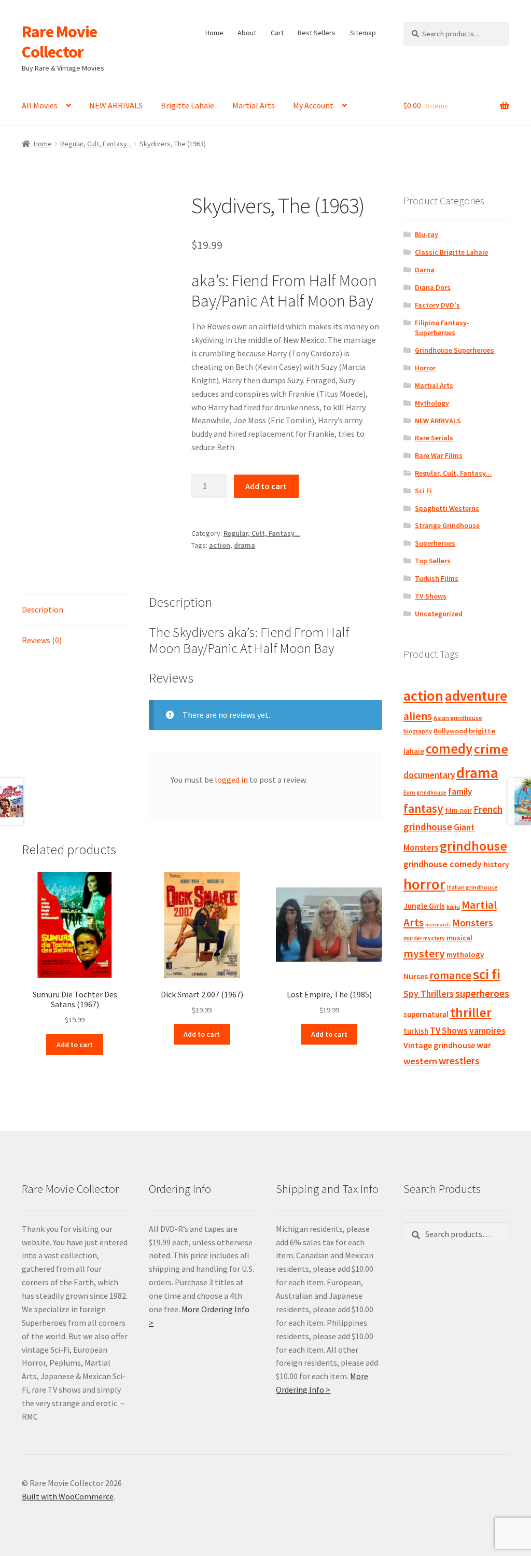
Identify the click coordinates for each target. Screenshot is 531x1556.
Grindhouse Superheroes (454, 350)
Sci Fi (423, 490)
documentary (429, 775)
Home (214, 32)
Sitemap (363, 32)
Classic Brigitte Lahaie (451, 252)
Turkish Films (436, 578)
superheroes (482, 993)
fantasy (423, 808)
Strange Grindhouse (447, 525)
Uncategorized (439, 613)
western (420, 1061)
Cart (277, 32)
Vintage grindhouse (439, 1045)
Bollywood (450, 731)
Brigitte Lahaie (187, 105)
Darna (425, 269)
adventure (476, 695)
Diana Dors (433, 287)
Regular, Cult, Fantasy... (96, 143)
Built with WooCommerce (68, 1496)
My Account (313, 105)
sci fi (486, 974)
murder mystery (424, 938)
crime (491, 749)
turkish (415, 1031)
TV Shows (430, 596)
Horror (425, 367)
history (496, 864)
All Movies (40, 105)
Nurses (415, 976)
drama (244, 545)
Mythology (432, 403)
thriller (471, 1012)
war (484, 1045)
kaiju (453, 906)
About (246, 32)
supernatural (426, 1014)
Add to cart (266, 486)
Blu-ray (426, 234)
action (219, 545)
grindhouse (473, 845)
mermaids (438, 924)
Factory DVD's (437, 305)
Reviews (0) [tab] (42, 640)
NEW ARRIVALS (116, 105)
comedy (449, 748)
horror (424, 884)
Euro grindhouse (424, 792)
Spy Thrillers (428, 993)
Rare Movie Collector (59, 41)
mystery (424, 953)
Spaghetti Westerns (447, 508)
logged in (231, 779)
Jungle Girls (424, 906)
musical (459, 937)
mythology (465, 955)
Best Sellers (317, 32)
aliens (417, 716)
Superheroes (435, 543)
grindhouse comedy (442, 864)
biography (417, 731)
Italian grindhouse (472, 887)
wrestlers (459, 1060)
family (460, 791)
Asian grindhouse (458, 717)
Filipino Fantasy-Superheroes (442, 328)
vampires (487, 1030)
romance (450, 975)
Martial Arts (253, 105)
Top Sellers (433, 560)
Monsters (472, 922)
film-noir (458, 810)
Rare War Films (439, 455)
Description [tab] (42, 609)
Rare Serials (434, 437)
